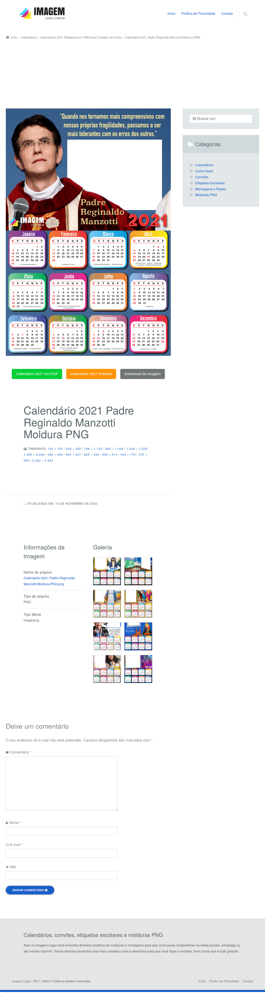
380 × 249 (55, 454)
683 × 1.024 (114, 449)
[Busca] (241, 9)
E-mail (16, 844)
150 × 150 (55, 449)
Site (13, 866)
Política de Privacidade (198, 13)
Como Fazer (204, 171)
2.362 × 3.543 (42, 460)
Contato (227, 13)
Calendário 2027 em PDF (37, 374)
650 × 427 (73, 454)
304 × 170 (128, 454)
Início (171, 13)
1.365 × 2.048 (34, 454)
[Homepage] (41, 13)
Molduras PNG (206, 194)
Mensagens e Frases (210, 189)
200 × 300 (73, 449)
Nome (15, 822)
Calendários (204, 165)
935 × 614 (109, 454)
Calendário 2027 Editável (91, 374)
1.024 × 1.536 (136, 449)
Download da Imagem (142, 374)
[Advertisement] (126, 71)
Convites (201, 177)
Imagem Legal (21, 981)
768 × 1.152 (93, 449)
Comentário (20, 752)
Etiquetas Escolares (210, 183)
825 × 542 (91, 454)
